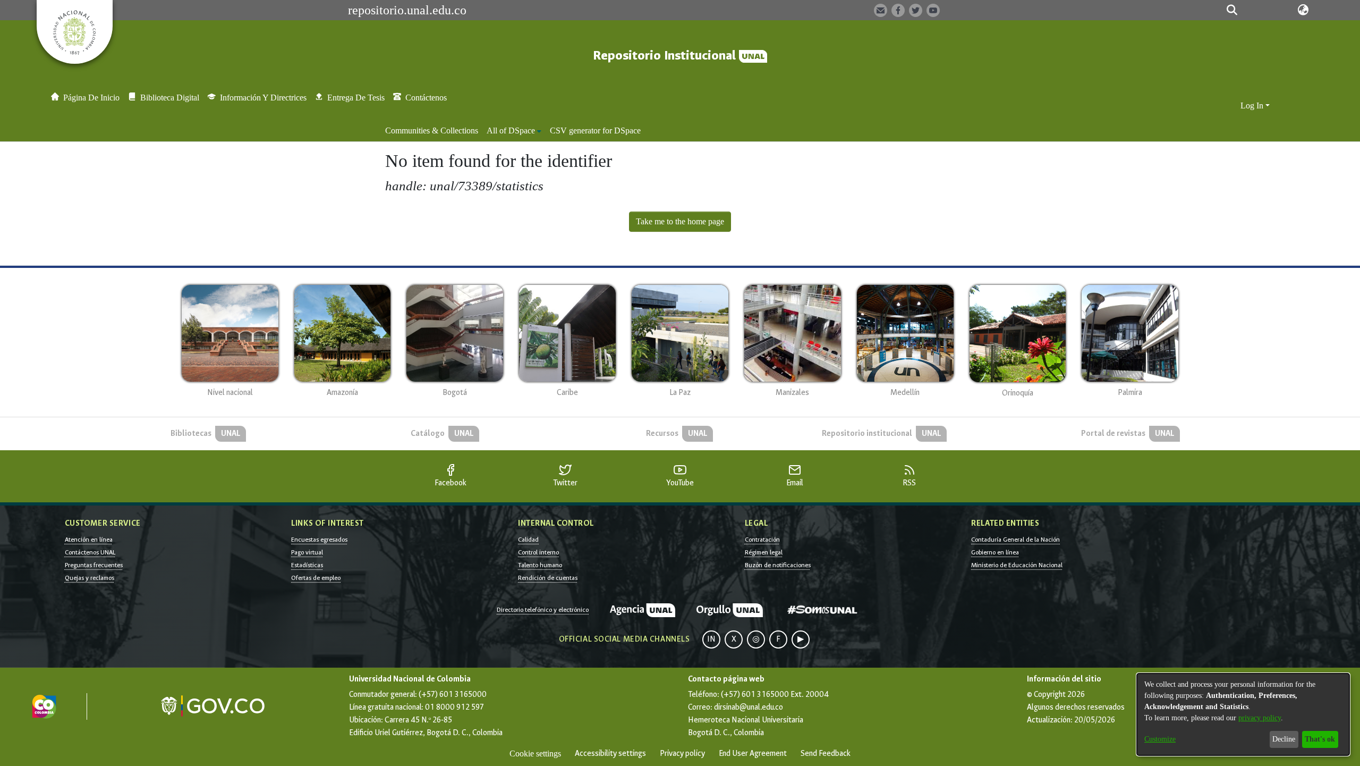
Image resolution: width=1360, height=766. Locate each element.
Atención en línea (89, 539)
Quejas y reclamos (89, 578)
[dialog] (1243, 714)
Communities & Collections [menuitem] (431, 130)
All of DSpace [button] (511, 130)
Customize (1160, 739)
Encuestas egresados (319, 539)
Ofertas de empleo (316, 578)
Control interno (538, 552)
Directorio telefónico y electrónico (543, 609)
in (711, 639)
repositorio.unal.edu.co (407, 10)
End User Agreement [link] (753, 753)
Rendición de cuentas (547, 578)
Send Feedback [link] (826, 753)
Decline (1283, 739)
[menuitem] (514, 130)
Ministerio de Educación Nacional (1016, 565)
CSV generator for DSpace (595, 130)
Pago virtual (307, 552)
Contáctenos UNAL (90, 552)
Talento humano (540, 565)
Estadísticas (307, 565)
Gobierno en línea (995, 552)
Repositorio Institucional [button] (666, 55)
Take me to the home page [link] (680, 221)
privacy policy (1259, 718)
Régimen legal (764, 552)
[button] (1232, 10)
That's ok (1320, 739)
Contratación (762, 539)
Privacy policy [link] (682, 753)
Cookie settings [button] (535, 753)
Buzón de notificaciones (778, 565)
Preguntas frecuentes (94, 565)
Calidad (528, 539)
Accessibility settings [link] (610, 753)
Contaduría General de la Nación (1015, 539)
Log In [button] (1252, 105)
